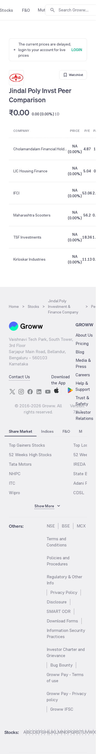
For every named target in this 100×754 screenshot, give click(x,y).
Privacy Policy (63, 592)
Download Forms (62, 621)
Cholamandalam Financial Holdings (40, 148)
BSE (66, 526)
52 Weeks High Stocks (30, 455)
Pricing (82, 343)
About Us (84, 335)
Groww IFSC (61, 709)
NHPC (15, 474)
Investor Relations (84, 415)
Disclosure (57, 602)
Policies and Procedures (58, 561)
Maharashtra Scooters (32, 215)
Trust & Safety (82, 401)
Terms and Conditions (57, 542)
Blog (80, 352)
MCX (81, 526)
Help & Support (83, 386)
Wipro (14, 493)
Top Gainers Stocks (27, 445)
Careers (83, 375)
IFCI (16, 193)
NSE (51, 526)
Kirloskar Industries (29, 259)
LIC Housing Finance (30, 170)
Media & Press (83, 363)
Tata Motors (20, 464)
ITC (12, 483)
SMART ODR (59, 611)
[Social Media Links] (12, 391)
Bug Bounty (61, 665)
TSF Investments (27, 237)
